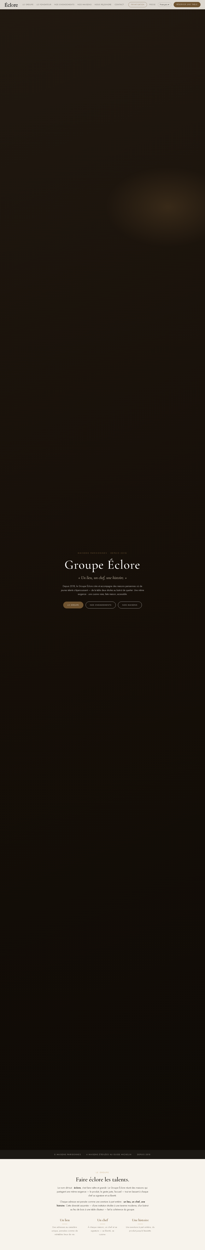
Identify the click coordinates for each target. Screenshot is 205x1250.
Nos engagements (64, 4)
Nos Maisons (85, 4)
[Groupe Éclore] (11, 4)
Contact (119, 4)
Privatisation (137, 4)
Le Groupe (28, 4)
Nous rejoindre (103, 4)
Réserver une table (187, 4)
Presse (152, 4)
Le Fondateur (44, 4)
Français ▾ (164, 4)
